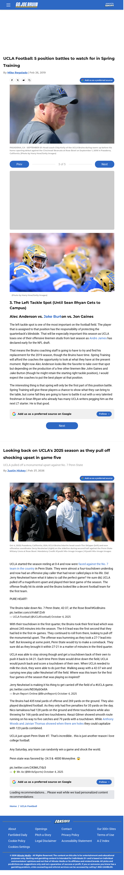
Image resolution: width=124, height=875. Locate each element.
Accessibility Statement (77, 841)
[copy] (29, 80)
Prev (19, 164)
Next (105, 164)
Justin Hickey (16, 470)
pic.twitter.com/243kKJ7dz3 (28, 767)
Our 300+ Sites (106, 829)
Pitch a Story (43, 835)
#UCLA (100, 684)
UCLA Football (28, 806)
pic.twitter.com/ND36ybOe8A (28, 689)
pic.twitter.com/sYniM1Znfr (27, 612)
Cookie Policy (16, 841)
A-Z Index (103, 841)
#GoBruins (98, 608)
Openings (41, 829)
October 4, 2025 (61, 616)
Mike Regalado (17, 72)
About (12, 829)
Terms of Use (105, 835)
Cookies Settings (19, 847)
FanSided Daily (17, 835)
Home (13, 806)
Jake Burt (53, 316)
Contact (67, 829)
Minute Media (24, 855)
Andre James (98, 338)
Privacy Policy (70, 835)
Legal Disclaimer (45, 841)
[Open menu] (8, 5)
